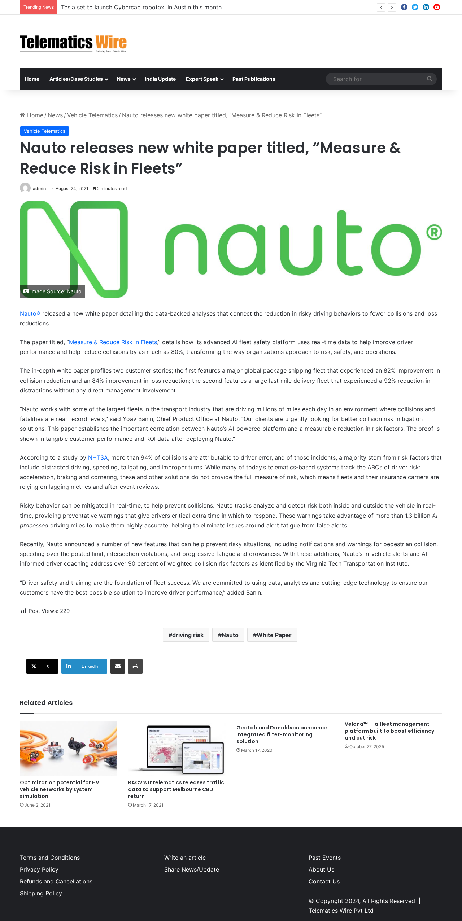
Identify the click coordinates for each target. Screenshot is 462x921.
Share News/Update (191, 869)
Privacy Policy (39, 869)
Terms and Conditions (50, 857)
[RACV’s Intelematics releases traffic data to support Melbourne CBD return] (177, 748)
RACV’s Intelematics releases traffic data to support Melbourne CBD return (176, 789)
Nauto (230, 635)
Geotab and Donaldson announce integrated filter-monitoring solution (281, 734)
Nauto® (30, 313)
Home (32, 79)
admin (39, 188)
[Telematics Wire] (73, 41)
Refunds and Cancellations (56, 881)
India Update (160, 79)
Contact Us (324, 881)
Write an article (185, 857)
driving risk (188, 635)
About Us (321, 869)
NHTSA (98, 457)
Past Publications (253, 79)
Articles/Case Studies (76, 79)
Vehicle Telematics (92, 115)
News (124, 79)
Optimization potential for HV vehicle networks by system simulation (59, 789)
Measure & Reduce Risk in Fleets (113, 342)
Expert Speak (202, 79)
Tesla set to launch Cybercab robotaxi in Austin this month (141, 7)
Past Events (325, 857)
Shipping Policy (41, 893)
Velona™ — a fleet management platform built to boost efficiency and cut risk (389, 730)
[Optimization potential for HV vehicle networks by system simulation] (68, 748)
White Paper (274, 635)
